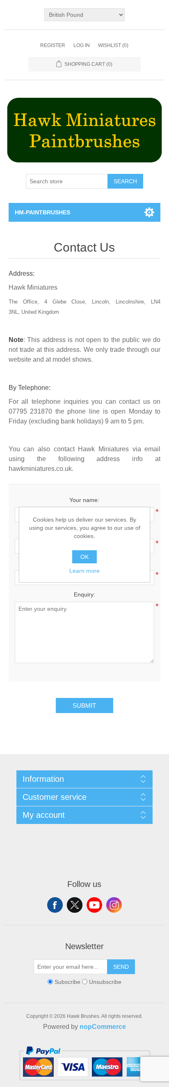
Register (52, 45)
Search (125, 181)
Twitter (74, 905)
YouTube (94, 905)
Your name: (84, 500)
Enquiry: (84, 594)
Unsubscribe (105, 982)
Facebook (55, 905)
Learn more (84, 570)
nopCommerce (103, 1026)
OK (84, 557)
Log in (81, 45)
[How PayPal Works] (84, 1083)
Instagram (114, 905)
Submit (84, 705)
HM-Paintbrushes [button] (42, 212)
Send (121, 966)
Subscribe (67, 982)
